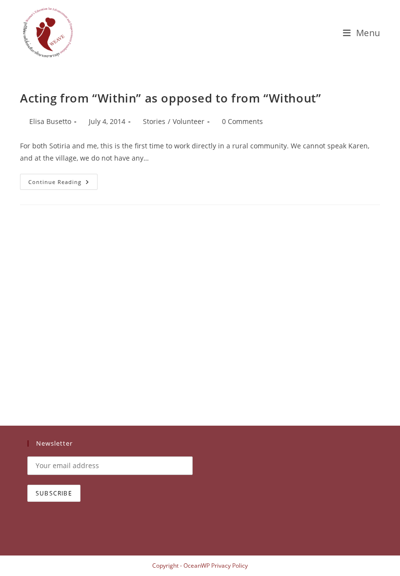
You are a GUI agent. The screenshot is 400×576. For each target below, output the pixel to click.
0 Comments (242, 121)
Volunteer (188, 121)
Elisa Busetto (50, 121)
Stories (154, 121)
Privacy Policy (229, 565)
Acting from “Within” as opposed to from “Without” (170, 98)
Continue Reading (63, 183)
